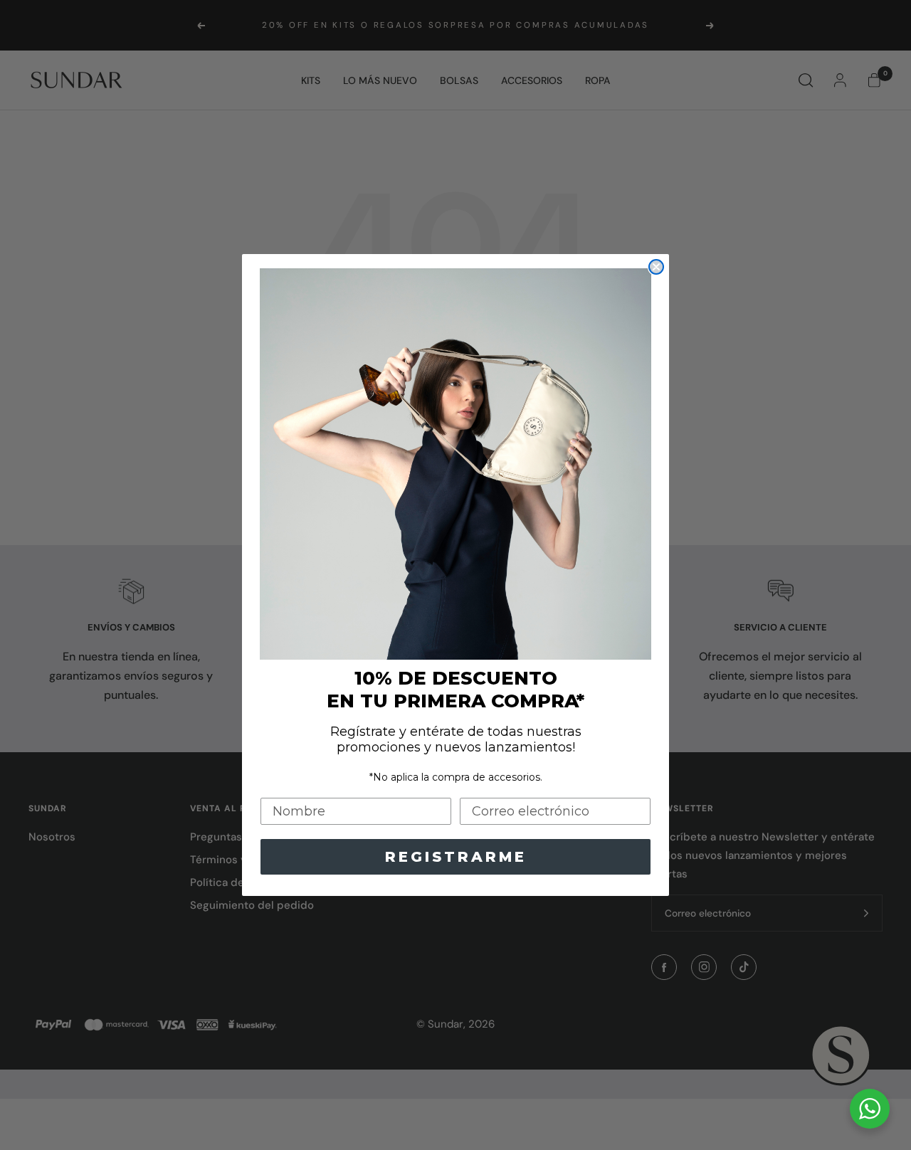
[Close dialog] (656, 267)
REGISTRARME (456, 856)
